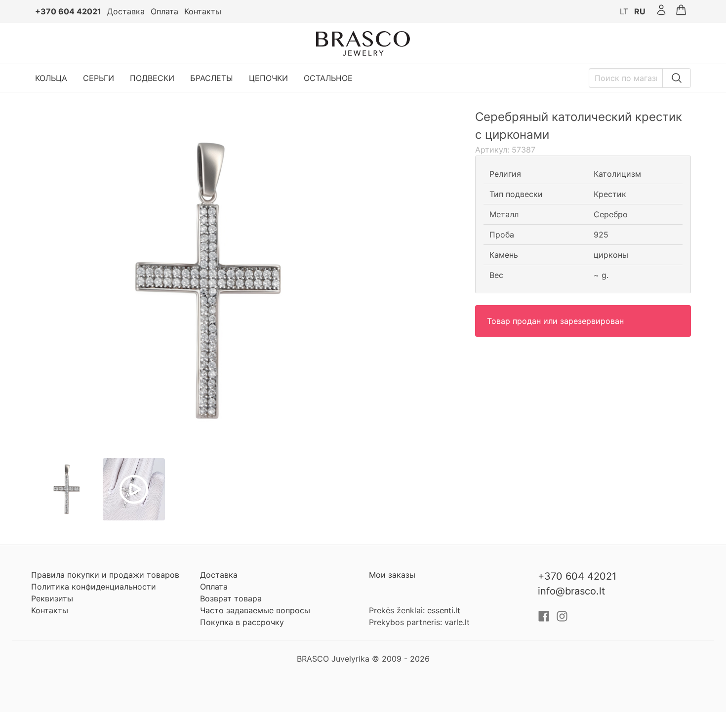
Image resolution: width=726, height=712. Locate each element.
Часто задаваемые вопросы (255, 610)
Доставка (126, 11)
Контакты (202, 11)
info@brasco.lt (571, 591)
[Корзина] (681, 11)
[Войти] (661, 11)
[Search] (676, 78)
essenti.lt (443, 610)
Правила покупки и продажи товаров (105, 575)
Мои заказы (392, 575)
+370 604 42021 (68, 11)
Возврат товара (231, 598)
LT (624, 11)
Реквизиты (52, 598)
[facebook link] (545, 619)
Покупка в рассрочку (242, 622)
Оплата (164, 11)
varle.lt (457, 622)
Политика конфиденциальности (93, 587)
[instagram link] (562, 619)
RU (639, 11)
